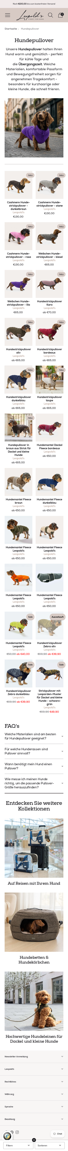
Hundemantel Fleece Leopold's (18, 549)
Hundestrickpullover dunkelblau (18, 398)
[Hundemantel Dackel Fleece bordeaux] (49, 428)
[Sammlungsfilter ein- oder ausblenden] (34, 1140)
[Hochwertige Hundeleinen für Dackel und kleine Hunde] (34, 1001)
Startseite (11, 28)
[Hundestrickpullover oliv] (18, 332)
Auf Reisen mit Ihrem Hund (34, 883)
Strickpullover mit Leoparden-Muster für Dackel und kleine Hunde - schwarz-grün (49, 697)
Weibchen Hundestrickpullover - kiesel (49, 255)
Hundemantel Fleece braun (18, 501)
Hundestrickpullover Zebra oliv (49, 644)
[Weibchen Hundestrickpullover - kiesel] (49, 236)
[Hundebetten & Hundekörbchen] (34, 922)
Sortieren (42, 1145)
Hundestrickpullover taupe (49, 398)
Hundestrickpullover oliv (18, 351)
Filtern (9, 1145)
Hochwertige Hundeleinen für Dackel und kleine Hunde (34, 1039)
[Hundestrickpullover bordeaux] (49, 332)
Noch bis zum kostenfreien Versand (34, 3)
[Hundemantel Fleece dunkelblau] (49, 482)
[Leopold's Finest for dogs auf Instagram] (17, 1133)
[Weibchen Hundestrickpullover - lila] (18, 284)
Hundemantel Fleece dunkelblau (49, 501)
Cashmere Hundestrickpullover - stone (49, 204)
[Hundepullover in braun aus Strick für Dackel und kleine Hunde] (18, 428)
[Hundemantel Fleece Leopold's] (18, 530)
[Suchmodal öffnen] (50, 15)
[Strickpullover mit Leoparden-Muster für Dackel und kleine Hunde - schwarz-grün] (49, 674)
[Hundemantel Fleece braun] (18, 482)
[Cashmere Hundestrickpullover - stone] (49, 185)
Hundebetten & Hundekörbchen (33, 960)
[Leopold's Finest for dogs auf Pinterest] (12, 1133)
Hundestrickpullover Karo (49, 303)
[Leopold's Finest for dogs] (30, 15)
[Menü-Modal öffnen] (7, 15)
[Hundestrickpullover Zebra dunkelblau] (18, 674)
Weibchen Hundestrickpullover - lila (18, 303)
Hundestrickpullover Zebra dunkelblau (18, 692)
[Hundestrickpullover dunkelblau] (18, 380)
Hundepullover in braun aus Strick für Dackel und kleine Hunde (18, 450)
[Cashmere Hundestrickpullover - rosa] (18, 236)
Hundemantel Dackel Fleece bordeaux (49, 446)
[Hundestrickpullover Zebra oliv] (49, 626)
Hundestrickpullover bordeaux (49, 351)
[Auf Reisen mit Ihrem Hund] (34, 848)
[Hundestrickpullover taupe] (49, 380)
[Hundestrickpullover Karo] (49, 284)
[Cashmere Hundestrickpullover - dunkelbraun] (18, 185)
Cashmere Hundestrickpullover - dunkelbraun (18, 206)
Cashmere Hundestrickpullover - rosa (18, 255)
